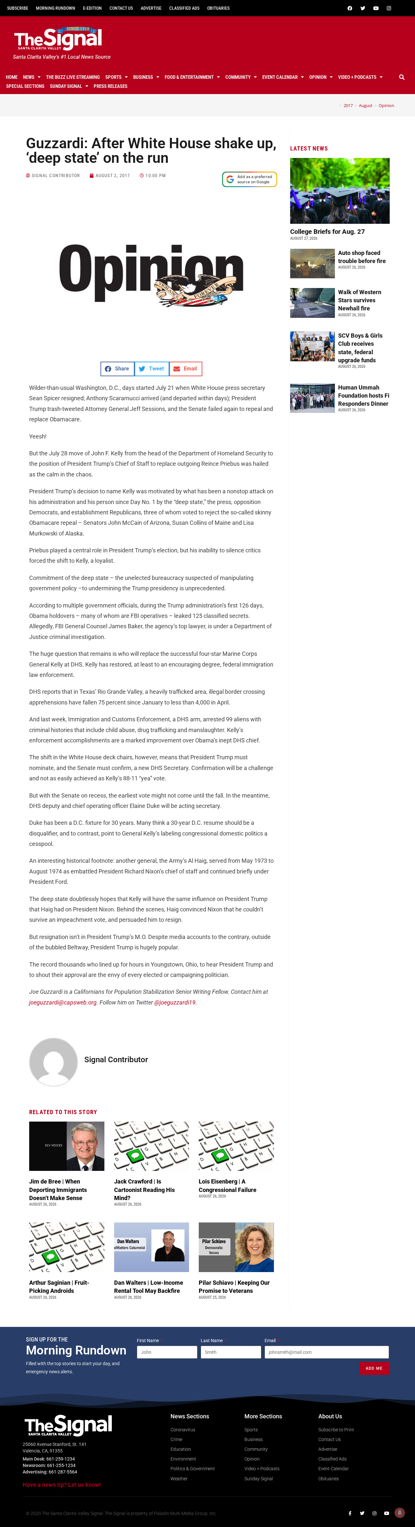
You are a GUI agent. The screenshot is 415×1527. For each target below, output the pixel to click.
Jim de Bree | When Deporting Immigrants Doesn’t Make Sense (58, 1189)
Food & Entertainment (189, 77)
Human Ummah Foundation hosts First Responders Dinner (367, 395)
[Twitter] (363, 8)
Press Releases (110, 86)
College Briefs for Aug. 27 (327, 231)
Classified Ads (184, 8)
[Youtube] (376, 8)
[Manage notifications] (400, 1513)
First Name (148, 1340)
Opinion (317, 77)
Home (12, 77)
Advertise (151, 8)
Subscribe (17, 8)
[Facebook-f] (350, 1513)
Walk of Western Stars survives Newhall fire (359, 300)
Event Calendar (280, 77)
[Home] (336, 105)
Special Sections (25, 86)
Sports (113, 77)
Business (143, 77)
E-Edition (92, 8)
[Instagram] (389, 8)
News (28, 77)
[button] (401, 77)
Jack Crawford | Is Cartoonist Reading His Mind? (144, 1189)
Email (271, 1340)
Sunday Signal (66, 86)
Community (238, 77)
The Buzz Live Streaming (73, 77)
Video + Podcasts (357, 77)
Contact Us (121, 8)
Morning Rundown (55, 8)
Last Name (212, 1340)
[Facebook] (350, 8)
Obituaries (218, 8)
